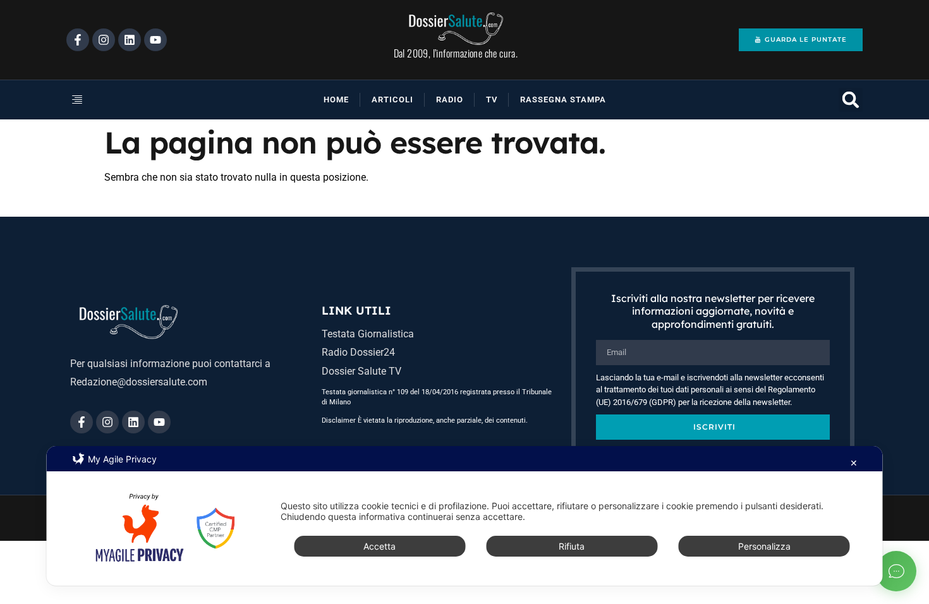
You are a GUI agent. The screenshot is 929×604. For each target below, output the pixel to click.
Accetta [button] (379, 546)
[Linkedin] (129, 39)
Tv (491, 99)
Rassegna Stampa (563, 99)
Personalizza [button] (764, 546)
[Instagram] (103, 39)
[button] (119, 99)
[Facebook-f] (77, 39)
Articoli (392, 99)
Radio (449, 99)
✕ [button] (854, 462)
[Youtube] (155, 39)
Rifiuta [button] (572, 546)
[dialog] (465, 516)
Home (336, 99)
